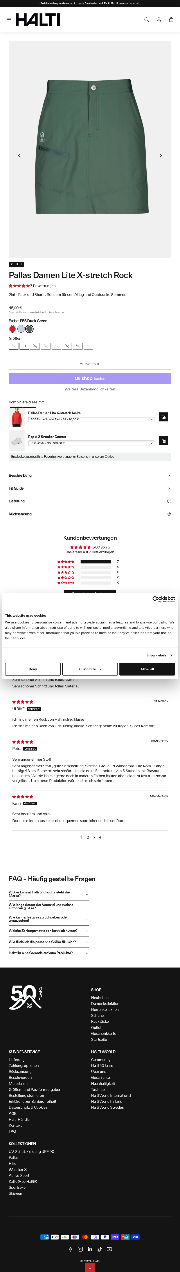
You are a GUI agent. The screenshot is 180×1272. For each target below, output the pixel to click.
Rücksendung (20, 1071)
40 (56, 346)
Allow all (147, 669)
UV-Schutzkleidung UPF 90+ (32, 1152)
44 (77, 346)
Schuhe (97, 1015)
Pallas (13, 1157)
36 (35, 346)
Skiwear (15, 1193)
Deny (33, 669)
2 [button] (88, 837)
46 (88, 346)
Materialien (18, 1084)
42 (67, 346)
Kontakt (15, 1125)
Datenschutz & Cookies (28, 1107)
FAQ (12, 1131)
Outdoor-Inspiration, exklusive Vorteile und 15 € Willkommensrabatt (90, 3)
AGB (12, 1113)
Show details (156, 655)
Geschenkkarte (103, 1033)
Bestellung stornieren (26, 1095)
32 (13, 346)
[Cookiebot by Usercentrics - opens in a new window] (156, 599)
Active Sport (19, 1175)
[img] (22, 702)
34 (24, 346)
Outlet (109, 456)
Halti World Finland (106, 1101)
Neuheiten (100, 998)
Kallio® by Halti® (23, 1181)
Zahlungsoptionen (24, 1066)
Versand (32, 312)
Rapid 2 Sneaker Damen (47, 437)
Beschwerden (20, 1077)
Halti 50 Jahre (102, 1066)
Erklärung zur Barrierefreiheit (32, 1101)
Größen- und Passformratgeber (34, 1090)
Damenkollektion (105, 1004)
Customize (87, 669)
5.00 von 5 (101, 547)
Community (100, 1060)
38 (45, 346)
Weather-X (18, 1170)
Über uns (98, 1071)
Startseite (99, 1039)
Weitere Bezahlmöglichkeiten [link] (90, 389)
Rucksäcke (100, 1021)
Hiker (13, 1163)
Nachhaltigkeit (103, 1084)
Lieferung (17, 1060)
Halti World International (111, 1095)
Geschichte (100, 1077)
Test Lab (97, 1090)
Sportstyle (17, 1187)
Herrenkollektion (105, 1009)
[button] (9, 19)
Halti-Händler (20, 1119)
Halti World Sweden (107, 1107)
